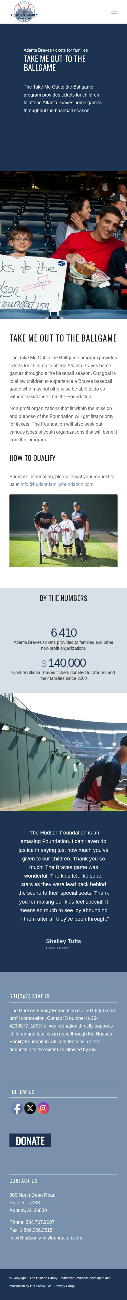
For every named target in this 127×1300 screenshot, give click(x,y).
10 (75, 561)
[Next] (104, 531)
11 (80, 561)
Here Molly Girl (40, 1286)
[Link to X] (113, 1292)
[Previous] (23, 531)
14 (94, 561)
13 (89, 561)
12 (85, 561)
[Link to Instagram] (104, 1292)
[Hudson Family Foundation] (52, 12)
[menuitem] (114, 12)
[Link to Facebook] (95, 1292)
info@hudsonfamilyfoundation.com (57, 484)
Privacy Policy (64, 1286)
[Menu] (114, 12)
